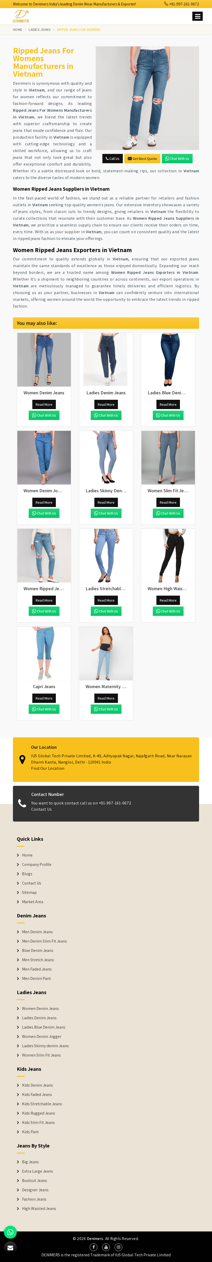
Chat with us (179, 158)
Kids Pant (30, 1132)
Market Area (32, 902)
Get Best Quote (145, 158)
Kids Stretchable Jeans (42, 1104)
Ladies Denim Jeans (39, 1018)
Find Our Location (48, 768)
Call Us (114, 158)
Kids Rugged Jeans (38, 1113)
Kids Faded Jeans (37, 1095)
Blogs (27, 874)
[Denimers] (23, 15)
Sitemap (29, 892)
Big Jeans (30, 1162)
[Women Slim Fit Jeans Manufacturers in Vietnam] (168, 458)
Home (17, 29)
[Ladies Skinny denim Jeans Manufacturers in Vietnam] (106, 458)
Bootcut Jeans (34, 1181)
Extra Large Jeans (37, 1171)
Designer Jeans (35, 1190)
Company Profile (36, 864)
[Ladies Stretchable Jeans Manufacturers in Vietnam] (106, 556)
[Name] (197, 16)
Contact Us (41, 809)
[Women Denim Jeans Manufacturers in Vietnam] (44, 360)
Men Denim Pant (36, 978)
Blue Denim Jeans (37, 951)
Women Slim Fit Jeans (41, 1055)
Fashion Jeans (34, 1199)
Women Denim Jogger (41, 1037)
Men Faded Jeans (37, 969)
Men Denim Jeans (37, 932)
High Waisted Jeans (39, 1209)
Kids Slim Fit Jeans (38, 1123)
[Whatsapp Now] (10, 1232)
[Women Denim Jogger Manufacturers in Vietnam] (44, 458)
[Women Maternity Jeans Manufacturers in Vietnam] (106, 654)
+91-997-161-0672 (184, 4)
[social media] (93, 1247)
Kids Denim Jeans (37, 1085)
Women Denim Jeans (40, 1009)
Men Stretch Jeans (38, 960)
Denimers (95, 1238)
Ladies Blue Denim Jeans (43, 1027)
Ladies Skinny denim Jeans (45, 1046)
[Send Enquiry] (147, 98)
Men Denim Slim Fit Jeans (44, 941)
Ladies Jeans (40, 29)
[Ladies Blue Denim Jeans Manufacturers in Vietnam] (168, 360)
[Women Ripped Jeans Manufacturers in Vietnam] (44, 556)
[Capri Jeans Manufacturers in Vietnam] (44, 654)
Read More (44, 404)
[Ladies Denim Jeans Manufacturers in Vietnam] (106, 360)
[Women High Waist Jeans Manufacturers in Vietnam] (168, 556)
